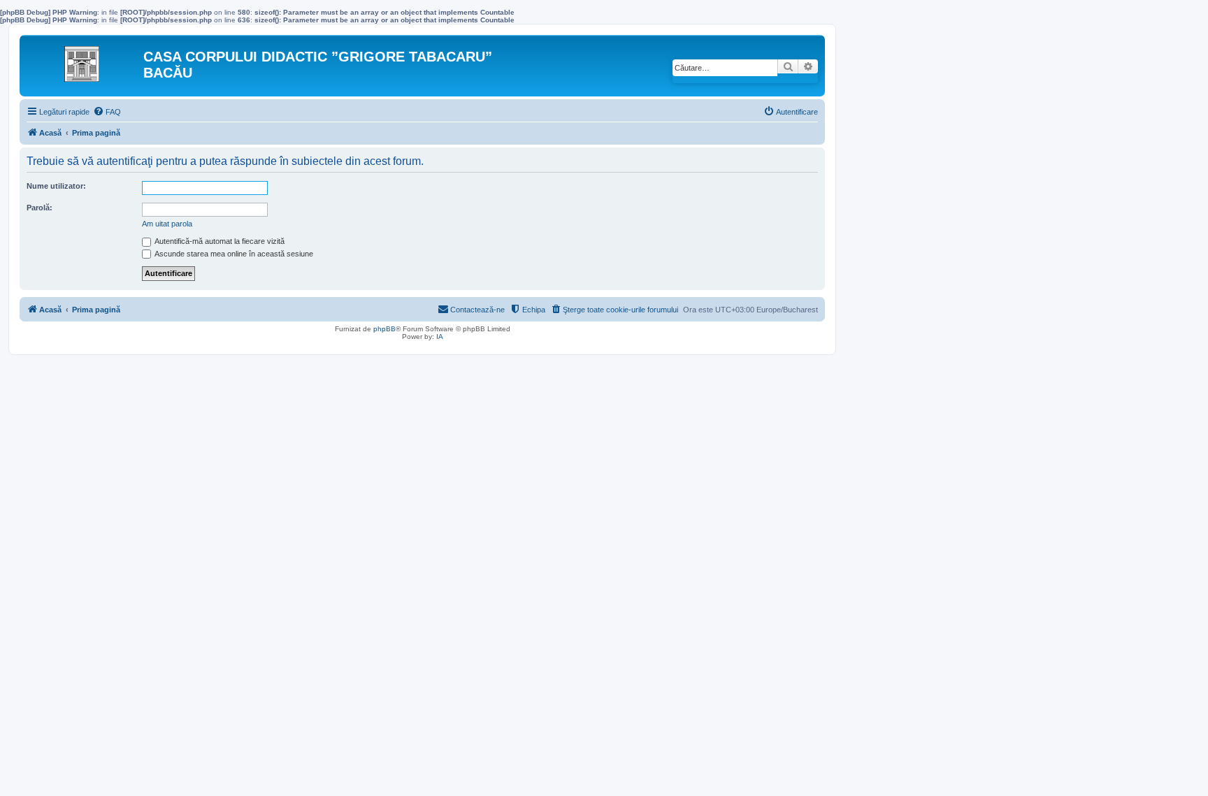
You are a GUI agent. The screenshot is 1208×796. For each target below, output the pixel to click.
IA (439, 336)
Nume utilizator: (56, 186)
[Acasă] (83, 60)
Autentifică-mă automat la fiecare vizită (219, 241)
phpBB (384, 329)
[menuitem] (107, 111)
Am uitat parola (167, 223)
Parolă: (39, 207)
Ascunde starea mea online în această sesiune (233, 253)
